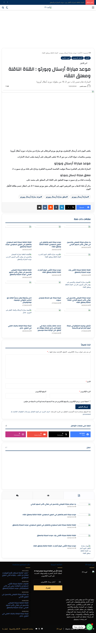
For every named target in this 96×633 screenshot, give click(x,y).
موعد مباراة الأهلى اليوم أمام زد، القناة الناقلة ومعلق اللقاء (49, 271)
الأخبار (80, 53)
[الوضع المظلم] (7, 8)
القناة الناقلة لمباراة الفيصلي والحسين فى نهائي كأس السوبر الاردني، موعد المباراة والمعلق (20, 272)
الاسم (88, 381)
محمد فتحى (83, 86)
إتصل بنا (5, 629)
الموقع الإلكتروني (40, 391)
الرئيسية (86, 53)
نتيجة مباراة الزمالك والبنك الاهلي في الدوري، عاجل (19, 327)
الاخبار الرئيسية (77, 58)
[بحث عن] (3, 8)
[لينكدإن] (61, 207)
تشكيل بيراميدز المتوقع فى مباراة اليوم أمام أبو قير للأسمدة (79, 327)
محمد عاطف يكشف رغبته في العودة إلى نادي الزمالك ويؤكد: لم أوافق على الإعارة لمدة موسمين (49, 328)
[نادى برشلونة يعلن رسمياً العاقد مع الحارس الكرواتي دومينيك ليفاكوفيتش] (18, 288)
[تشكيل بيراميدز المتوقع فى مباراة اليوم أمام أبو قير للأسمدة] (78, 316)
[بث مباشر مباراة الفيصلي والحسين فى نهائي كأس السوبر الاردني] (78, 232)
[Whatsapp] (89, 627)
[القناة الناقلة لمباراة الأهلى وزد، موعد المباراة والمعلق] (78, 260)
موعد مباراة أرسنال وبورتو (30, 197)
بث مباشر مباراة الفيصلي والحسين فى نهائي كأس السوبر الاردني (79, 243)
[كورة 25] (48, 7)
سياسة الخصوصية (27, 629)
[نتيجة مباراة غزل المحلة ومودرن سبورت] (48, 288)
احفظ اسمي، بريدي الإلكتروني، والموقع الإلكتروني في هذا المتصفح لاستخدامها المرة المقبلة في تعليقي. (56, 401)
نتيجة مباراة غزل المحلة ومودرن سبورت (50, 299)
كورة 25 (59, 629)
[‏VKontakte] (45, 207)
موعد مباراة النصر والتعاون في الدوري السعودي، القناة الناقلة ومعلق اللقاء (50, 244)
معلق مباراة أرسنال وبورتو (56, 197)
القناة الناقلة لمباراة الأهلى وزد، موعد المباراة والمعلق (67, 2)
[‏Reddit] (50, 207)
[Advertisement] (48, 29)
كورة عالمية (66, 58)
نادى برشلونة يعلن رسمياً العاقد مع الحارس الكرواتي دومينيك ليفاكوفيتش (19, 300)
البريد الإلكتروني (85, 391)
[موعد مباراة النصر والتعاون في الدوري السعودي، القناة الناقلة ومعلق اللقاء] (48, 232)
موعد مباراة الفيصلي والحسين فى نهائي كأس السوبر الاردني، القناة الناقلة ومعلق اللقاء (78, 300)
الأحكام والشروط (14, 629)
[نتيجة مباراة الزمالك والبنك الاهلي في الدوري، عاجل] (18, 316)
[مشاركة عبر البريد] (39, 207)
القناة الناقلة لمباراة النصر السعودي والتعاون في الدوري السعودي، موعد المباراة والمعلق (18, 244)
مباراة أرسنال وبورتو (80, 197)
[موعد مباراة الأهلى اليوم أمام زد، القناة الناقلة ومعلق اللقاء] (48, 260)
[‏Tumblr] (56, 207)
